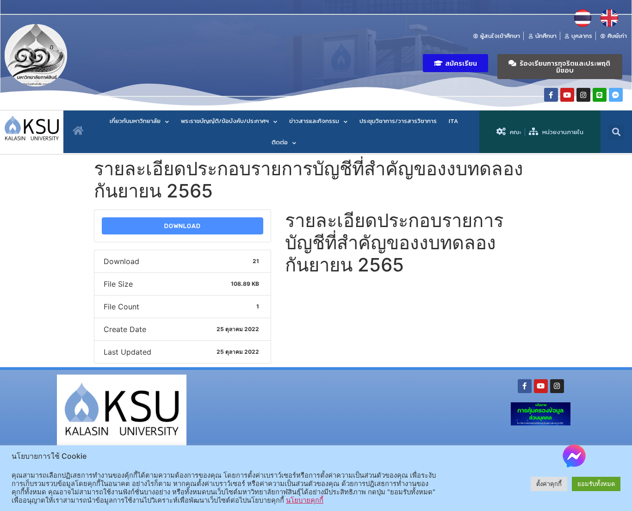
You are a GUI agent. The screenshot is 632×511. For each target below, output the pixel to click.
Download (182, 225)
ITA (453, 121)
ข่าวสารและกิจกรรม (314, 121)
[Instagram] (583, 95)
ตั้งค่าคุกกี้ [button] (549, 483)
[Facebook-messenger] (616, 95)
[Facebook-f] (551, 95)
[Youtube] (567, 95)
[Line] (600, 95)
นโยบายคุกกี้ (304, 500)
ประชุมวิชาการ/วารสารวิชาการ (398, 121)
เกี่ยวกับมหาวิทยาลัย (135, 121)
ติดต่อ (280, 142)
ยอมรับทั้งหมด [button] (596, 483)
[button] (455, 63)
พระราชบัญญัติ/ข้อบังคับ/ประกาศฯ (225, 121)
